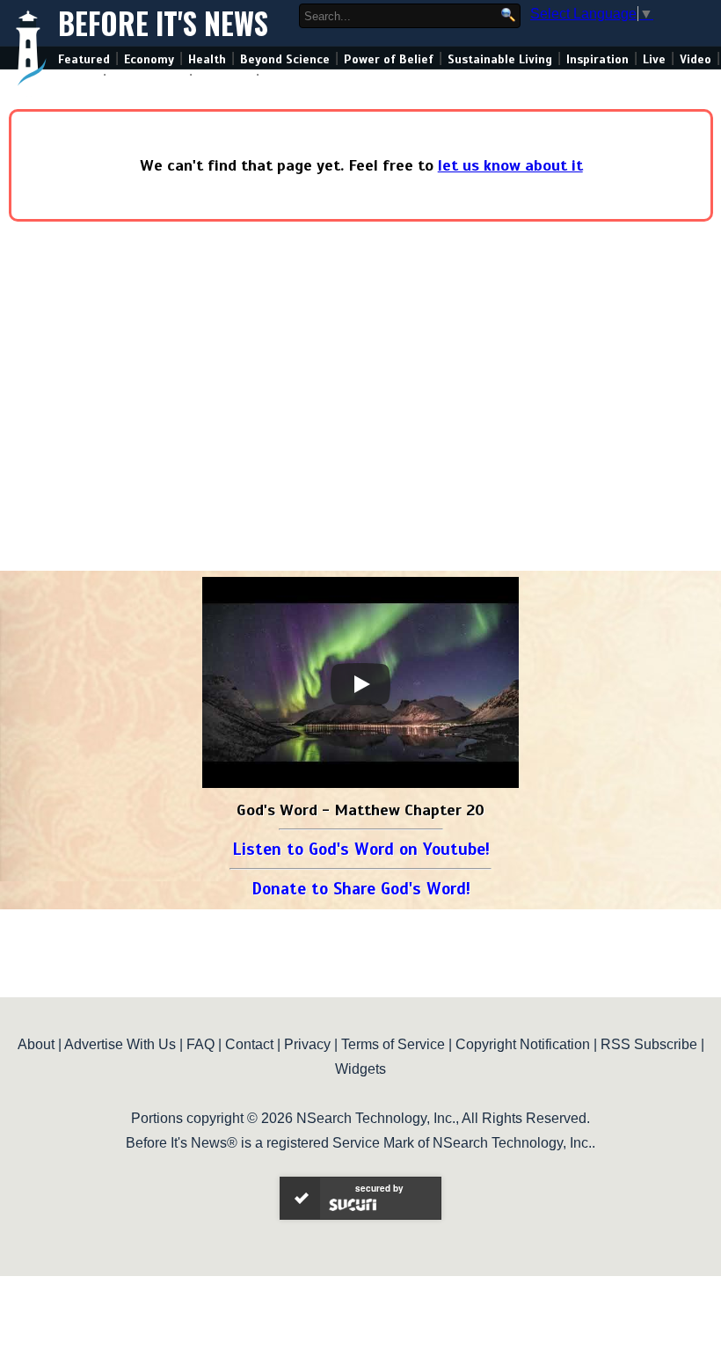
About (36, 1044)
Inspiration (597, 59)
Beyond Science (285, 59)
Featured (84, 59)
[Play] (360, 684)
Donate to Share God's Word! (360, 889)
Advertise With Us (120, 1044)
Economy (149, 59)
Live (654, 59)
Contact (249, 1044)
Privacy (307, 1044)
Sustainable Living (500, 59)
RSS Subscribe (649, 1044)
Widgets (360, 1068)
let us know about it (510, 165)
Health (207, 59)
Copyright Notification (522, 1044)
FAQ (200, 1044)
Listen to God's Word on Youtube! (361, 849)
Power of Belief (388, 59)
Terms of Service (393, 1044)
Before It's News (163, 23)
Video (695, 59)
